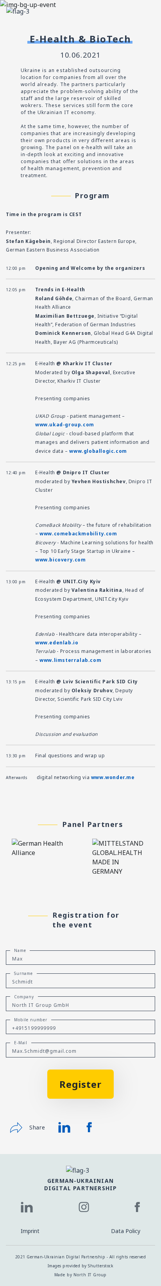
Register (80, 1084)
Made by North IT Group (80, 1274)
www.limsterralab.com (70, 660)
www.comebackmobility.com (78, 533)
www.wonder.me (113, 777)
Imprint (30, 1231)
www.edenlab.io (56, 642)
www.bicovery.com (60, 559)
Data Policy (125, 1231)
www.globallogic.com (98, 451)
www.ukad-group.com (64, 424)
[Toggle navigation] (144, 11)
